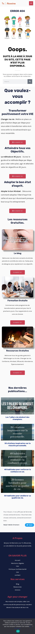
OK (18, 631)
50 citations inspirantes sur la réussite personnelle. (18, 444)
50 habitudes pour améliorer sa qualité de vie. (17, 497)
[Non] (33, 626)
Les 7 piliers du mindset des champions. (17, 418)
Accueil (17, 560)
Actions (17, 590)
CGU (17, 566)
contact (17, 575)
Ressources (17, 587)
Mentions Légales (17, 563)
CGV (17, 572)
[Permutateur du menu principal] (31, 3)
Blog (17, 584)
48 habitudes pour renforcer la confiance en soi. (17, 470)
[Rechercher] (30, 81)
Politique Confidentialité (17, 569)
